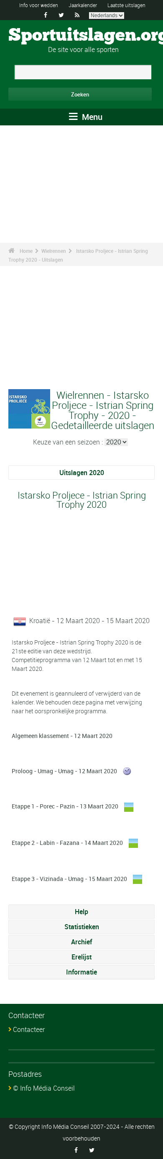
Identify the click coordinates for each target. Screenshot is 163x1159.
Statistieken (81, 926)
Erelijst (81, 957)
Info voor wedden (38, 5)
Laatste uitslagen (126, 5)
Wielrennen (53, 250)
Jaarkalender (83, 5)
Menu (91, 116)
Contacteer (29, 1029)
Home (26, 250)
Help (81, 911)
